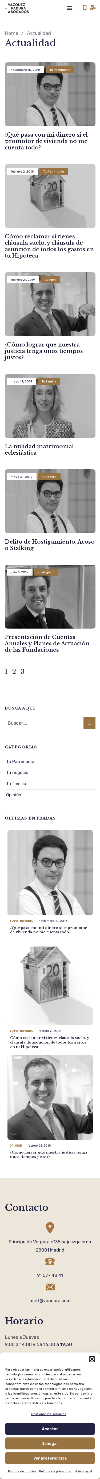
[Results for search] (44, 732)
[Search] (89, 723)
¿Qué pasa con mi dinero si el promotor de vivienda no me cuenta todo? (46, 141)
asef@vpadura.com (50, 1300)
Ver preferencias (50, 1458)
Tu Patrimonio (20, 761)
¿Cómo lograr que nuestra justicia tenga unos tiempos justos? (44, 351)
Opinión (13, 794)
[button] (92, 1359)
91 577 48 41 (50, 1275)
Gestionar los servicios (48, 1414)
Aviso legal (83, 1471)
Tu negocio (17, 772)
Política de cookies (22, 1471)
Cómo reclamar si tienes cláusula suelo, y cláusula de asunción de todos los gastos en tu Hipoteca (49, 246)
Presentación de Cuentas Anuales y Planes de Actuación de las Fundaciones (47, 643)
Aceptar (50, 1429)
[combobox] (44, 723)
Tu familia (16, 783)
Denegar (50, 1443)
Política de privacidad (56, 1471)
